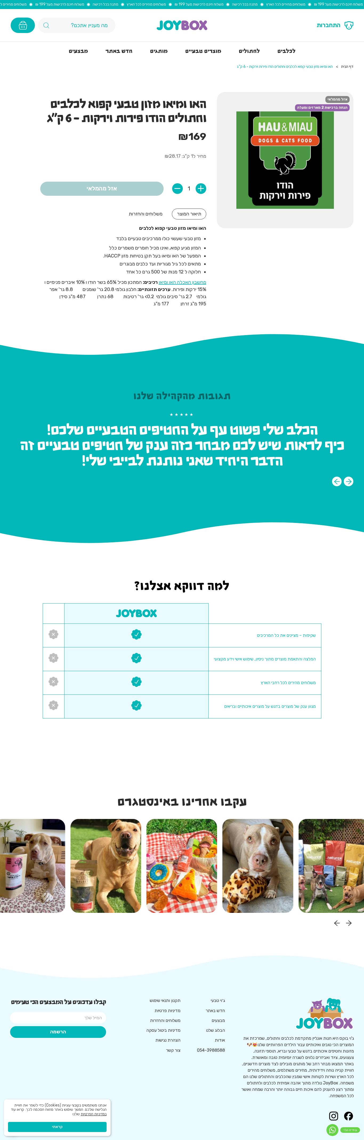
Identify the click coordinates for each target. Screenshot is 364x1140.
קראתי (57, 1127)
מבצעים (218, 1020)
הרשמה (58, 1032)
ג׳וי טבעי (218, 1000)
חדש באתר (215, 1010)
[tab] (189, 214)
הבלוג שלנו (215, 1030)
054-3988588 (211, 1050)
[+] (201, 188)
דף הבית (347, 67)
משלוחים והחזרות (165, 1020)
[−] (177, 188)
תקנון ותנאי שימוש (165, 1000)
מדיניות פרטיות (167, 1010)
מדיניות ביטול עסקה (163, 1030)
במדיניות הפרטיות (94, 1114)
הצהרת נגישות (167, 1040)
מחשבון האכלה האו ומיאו (182, 282)
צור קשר (173, 1050)
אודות (220, 1040)
